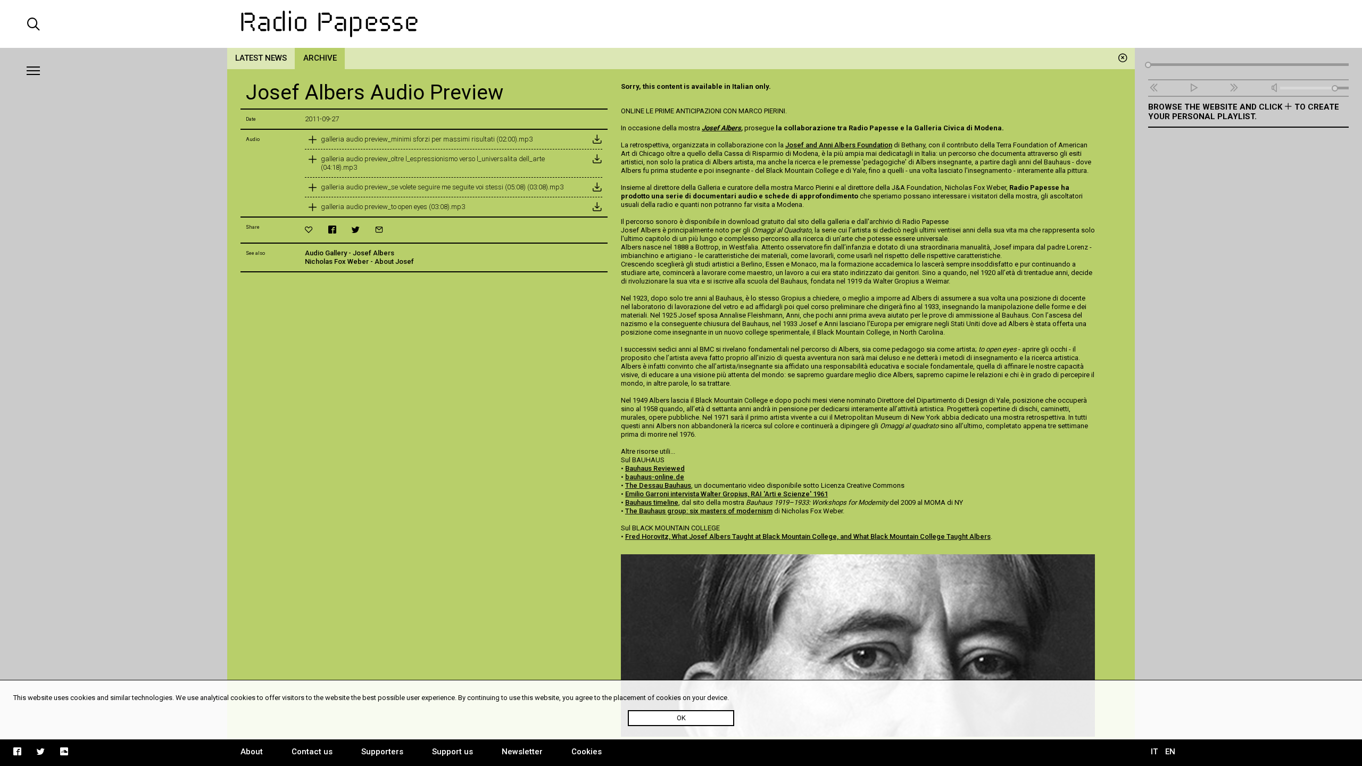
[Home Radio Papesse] (681, 24)
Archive (320, 58)
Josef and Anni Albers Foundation (838, 145)
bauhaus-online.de (654, 477)
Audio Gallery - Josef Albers (349, 253)
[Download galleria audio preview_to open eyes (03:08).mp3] (597, 207)
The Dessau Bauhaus (658, 485)
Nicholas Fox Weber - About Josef (359, 261)
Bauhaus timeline (651, 502)
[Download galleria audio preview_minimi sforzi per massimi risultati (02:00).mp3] (597, 139)
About (251, 751)
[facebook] (332, 230)
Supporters (382, 751)
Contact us (312, 751)
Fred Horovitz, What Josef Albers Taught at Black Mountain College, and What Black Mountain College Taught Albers (808, 536)
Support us (452, 751)
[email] (379, 230)
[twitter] (356, 230)
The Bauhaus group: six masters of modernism (699, 511)
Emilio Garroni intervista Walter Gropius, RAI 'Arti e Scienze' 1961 (726, 494)
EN (1170, 751)
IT (1154, 751)
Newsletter (522, 751)
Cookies (586, 751)
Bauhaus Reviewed (655, 468)
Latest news (261, 58)
